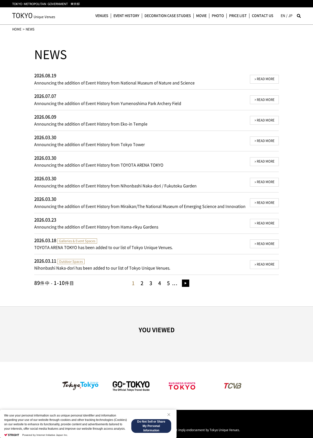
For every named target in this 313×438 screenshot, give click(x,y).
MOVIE (201, 15)
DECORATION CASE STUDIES (168, 15)
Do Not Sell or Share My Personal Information (151, 426)
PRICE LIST (238, 15)
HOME (17, 29)
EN (283, 15)
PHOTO (218, 15)
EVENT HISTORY (126, 15)
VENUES (101, 15)
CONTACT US (262, 15)
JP (290, 15)
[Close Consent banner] (168, 414)
